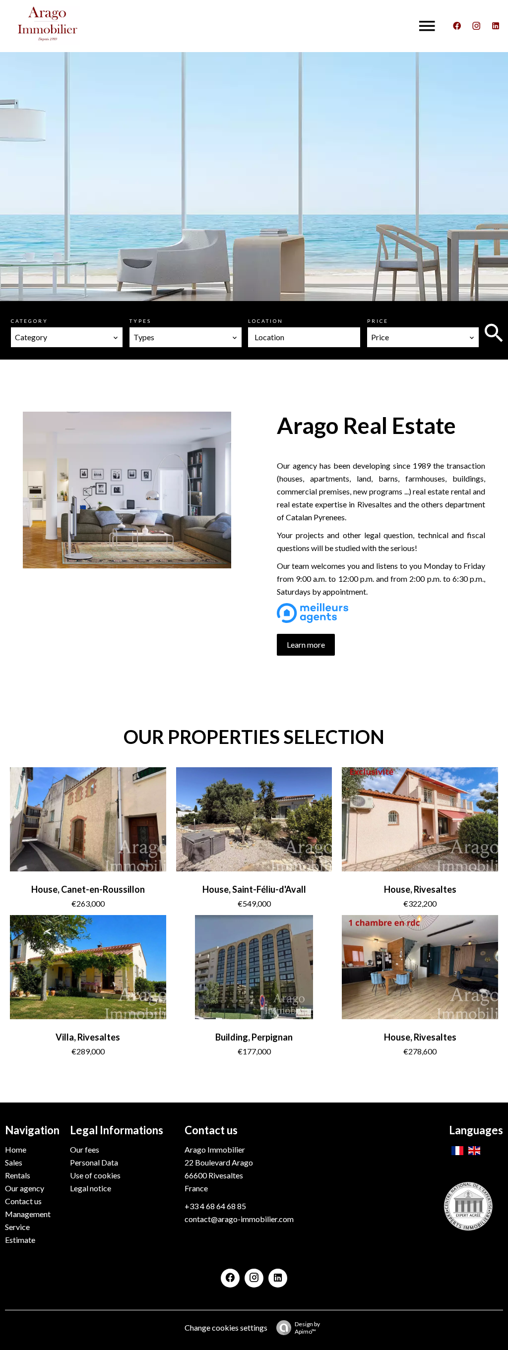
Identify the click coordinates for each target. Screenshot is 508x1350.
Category (29, 321)
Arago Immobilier (215, 1149)
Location (265, 321)
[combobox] (67, 337)
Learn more (306, 644)
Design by (307, 1327)
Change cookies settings (226, 1327)
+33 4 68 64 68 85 (215, 1206)
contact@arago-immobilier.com (239, 1219)
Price (377, 321)
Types (140, 321)
